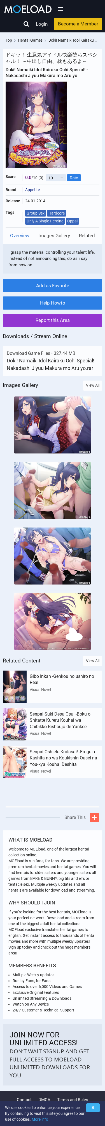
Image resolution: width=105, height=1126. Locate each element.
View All (92, 385)
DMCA (44, 1099)
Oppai (72, 221)
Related (87, 235)
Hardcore (56, 213)
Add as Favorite (52, 285)
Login (42, 24)
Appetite (32, 189)
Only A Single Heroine (45, 221)
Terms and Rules (72, 1099)
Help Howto (52, 303)
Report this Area (53, 320)
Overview (19, 235)
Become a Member (78, 24)
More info (40, 1119)
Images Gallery (54, 235)
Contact (24, 1099)
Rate (74, 177)
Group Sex (36, 213)
